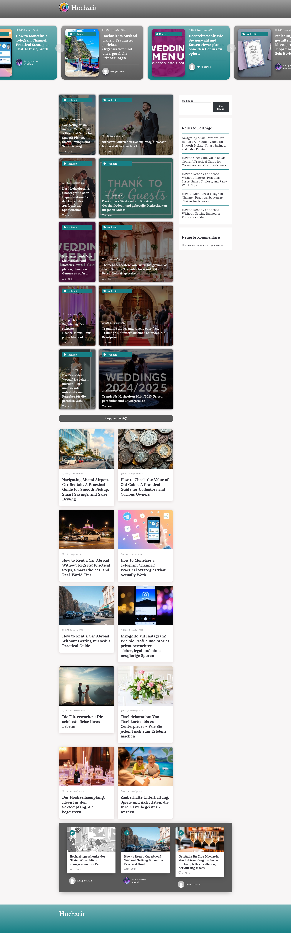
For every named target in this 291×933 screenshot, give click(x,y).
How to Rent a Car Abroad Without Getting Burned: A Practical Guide (201, 213)
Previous (59, 48)
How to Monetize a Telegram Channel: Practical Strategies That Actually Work (202, 197)
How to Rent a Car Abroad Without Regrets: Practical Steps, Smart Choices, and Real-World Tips (204, 179)
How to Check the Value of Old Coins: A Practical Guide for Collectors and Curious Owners (204, 161)
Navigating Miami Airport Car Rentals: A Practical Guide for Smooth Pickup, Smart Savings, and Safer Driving (204, 143)
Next (231, 48)
